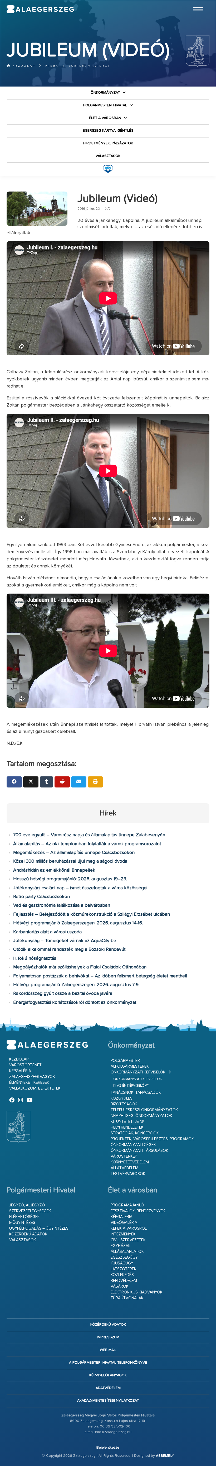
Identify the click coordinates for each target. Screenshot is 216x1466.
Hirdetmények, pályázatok (108, 143)
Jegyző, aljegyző (27, 1205)
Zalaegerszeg (40, 9)
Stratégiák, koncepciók (135, 1133)
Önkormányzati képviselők (138, 1072)
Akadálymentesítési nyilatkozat (108, 1400)
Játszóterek (123, 1269)
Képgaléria (20, 1071)
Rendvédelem (124, 1281)
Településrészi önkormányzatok (144, 1110)
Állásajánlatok (127, 1252)
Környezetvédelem (130, 1162)
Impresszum (108, 1337)
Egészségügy (124, 1257)
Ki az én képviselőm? (131, 1085)
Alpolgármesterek (130, 1066)
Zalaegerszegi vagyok (32, 1077)
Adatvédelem (108, 1388)
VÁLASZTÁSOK (108, 156)
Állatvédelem (124, 1168)
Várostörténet (25, 1065)
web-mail (108, 1350)
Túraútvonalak (127, 1298)
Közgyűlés (121, 1098)
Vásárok (120, 1286)
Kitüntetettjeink (128, 1122)
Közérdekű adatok (28, 1234)
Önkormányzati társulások (139, 1151)
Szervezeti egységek (30, 1211)
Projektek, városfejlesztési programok (152, 1139)
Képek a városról (129, 1228)
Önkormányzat (105, 92)
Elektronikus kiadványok (137, 1292)
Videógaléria (124, 1223)
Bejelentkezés (108, 1447)
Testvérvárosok (128, 1174)
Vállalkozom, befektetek (35, 1088)
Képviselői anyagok (108, 1375)
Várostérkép (124, 1156)
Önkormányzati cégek (133, 1145)
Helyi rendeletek (127, 1127)
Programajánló (127, 1205)
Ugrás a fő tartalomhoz (196, 2)
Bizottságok (124, 1104)
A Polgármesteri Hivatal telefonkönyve (108, 1362)
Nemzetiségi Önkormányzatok (141, 1116)
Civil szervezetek (128, 1240)
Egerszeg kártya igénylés (108, 130)
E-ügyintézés (22, 1223)
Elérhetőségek (24, 1217)
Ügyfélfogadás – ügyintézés (38, 1228)
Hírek (52, 65)
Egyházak (121, 1246)
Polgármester (125, 1061)
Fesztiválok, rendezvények (138, 1211)
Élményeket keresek (29, 1083)
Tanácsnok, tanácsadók (136, 1093)
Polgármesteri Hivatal (105, 105)
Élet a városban (105, 118)
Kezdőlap (23, 65)
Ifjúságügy (122, 1263)
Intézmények (123, 1234)
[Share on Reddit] (62, 781)
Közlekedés (122, 1275)
